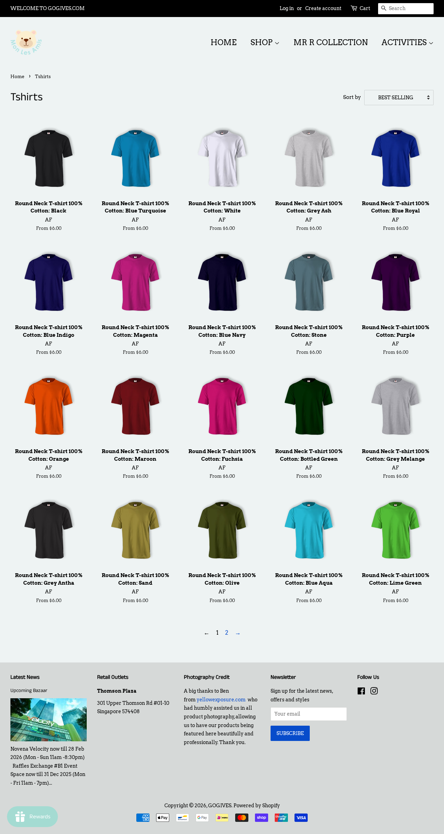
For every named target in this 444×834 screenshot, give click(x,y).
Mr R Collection (330, 42)
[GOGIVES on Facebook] (361, 692)
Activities (405, 42)
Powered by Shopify (256, 805)
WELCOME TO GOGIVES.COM (47, 8)
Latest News (25, 677)
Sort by (352, 97)
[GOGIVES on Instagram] (374, 692)
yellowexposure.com (221, 700)
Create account (323, 8)
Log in (287, 8)
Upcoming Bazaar (28, 690)
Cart (365, 8)
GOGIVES (219, 805)
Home (224, 42)
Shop (262, 42)
